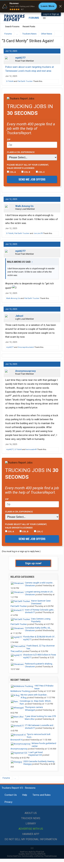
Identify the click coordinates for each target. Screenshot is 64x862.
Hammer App (30, 834)
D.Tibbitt (9, 81)
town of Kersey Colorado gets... (40, 610)
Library (31, 823)
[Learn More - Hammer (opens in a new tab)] (32, 6)
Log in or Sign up (51, 14)
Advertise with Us (31, 828)
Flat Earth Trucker (25, 81)
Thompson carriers (34, 707)
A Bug (23, 697)
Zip (9, 139)
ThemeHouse (50, 856)
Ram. (22, 704)
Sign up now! (33, 563)
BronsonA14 (16, 739)
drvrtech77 (30, 612)
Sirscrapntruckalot (26, 347)
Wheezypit (30, 710)
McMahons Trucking (20, 691)
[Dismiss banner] (60, 6)
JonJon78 (38, 233)
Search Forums (12, 26)
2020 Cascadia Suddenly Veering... (39, 761)
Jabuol (19, 315)
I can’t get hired (35, 752)
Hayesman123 (35, 755)
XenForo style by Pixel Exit (32, 852)
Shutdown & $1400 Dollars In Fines (39, 654)
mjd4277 (20, 57)
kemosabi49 (31, 449)
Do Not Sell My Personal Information (31, 839)
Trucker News (30, 818)
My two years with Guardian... (34, 695)
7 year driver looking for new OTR (40, 716)
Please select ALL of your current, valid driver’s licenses (28, 166)
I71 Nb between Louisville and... (40, 725)
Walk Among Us (24, 206)
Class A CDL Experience (21, 152)
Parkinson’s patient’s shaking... (39, 663)
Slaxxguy (27, 764)
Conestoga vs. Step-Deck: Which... (36, 701)
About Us (31, 813)
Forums (34, 17)
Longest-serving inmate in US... (39, 591)
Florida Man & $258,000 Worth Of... (39, 636)
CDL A (12, 172)
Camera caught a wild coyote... (39, 582)
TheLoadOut (16, 651)
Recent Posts (29, 26)
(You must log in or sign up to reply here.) (21, 551)
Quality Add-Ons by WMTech (32, 854)
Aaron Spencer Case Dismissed (41, 602)
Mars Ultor (30, 719)
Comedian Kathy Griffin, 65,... (38, 628)
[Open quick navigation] (57, 34)
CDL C (41, 172)
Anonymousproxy (25, 370)
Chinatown (30, 585)
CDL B (26, 172)
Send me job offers (32, 179)
